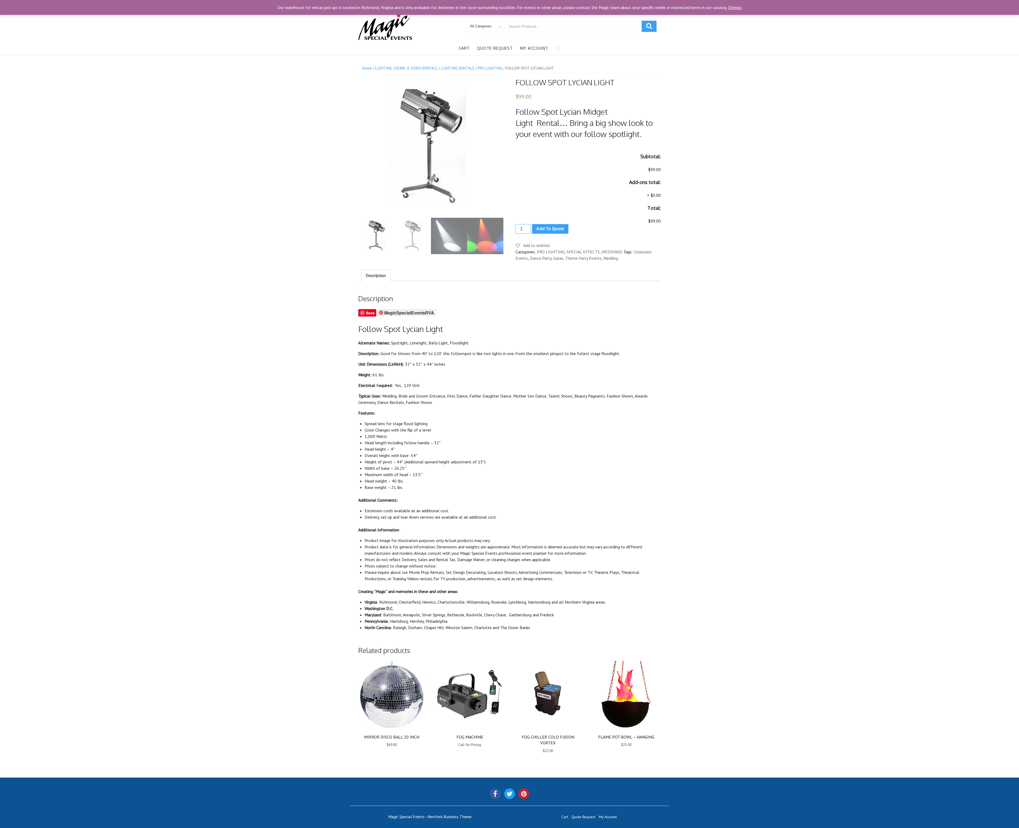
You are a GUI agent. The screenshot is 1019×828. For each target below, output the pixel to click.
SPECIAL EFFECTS (583, 251)
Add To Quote (550, 229)
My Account (534, 48)
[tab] (375, 275)
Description (376, 275)
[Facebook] (495, 793)
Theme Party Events (583, 258)
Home (367, 68)
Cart (464, 48)
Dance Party (540, 258)
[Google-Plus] (524, 793)
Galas (558, 258)
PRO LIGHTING (490, 68)
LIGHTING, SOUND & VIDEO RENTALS (406, 68)
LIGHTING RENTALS (457, 68)
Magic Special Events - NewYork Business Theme (430, 816)
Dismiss (735, 7)
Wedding (610, 258)
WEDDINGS (612, 251)
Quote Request (495, 48)
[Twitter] (509, 793)
